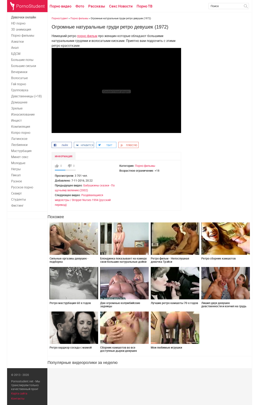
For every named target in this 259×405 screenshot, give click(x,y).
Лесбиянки (19, 144)
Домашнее (19, 102)
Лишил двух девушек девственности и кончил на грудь (223, 304)
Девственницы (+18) (26, 96)
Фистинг (17, 205)
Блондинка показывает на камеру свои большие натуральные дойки (123, 260)
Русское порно (22, 187)
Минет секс (19, 157)
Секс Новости (121, 6)
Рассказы (96, 6)
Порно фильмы (22, 35)
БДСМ (15, 53)
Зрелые (16, 108)
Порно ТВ (144, 6)
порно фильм (87, 36)
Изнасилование (23, 114)
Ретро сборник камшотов (218, 258)
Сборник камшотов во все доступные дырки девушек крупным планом (118, 350)
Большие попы (22, 59)
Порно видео (60, 6)
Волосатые (19, 78)
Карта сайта (19, 393)
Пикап (16, 175)
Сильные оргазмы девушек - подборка (69, 260)
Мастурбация (21, 151)
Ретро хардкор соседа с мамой (71, 347)
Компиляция (20, 126)
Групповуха (19, 90)
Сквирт (16, 193)
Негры (16, 169)
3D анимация (21, 29)
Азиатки (17, 41)
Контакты (17, 398)
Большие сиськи (23, 66)
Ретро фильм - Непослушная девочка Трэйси (170, 260)
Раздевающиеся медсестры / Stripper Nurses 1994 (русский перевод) (83, 200)
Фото (79, 6)
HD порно (18, 23)
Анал (15, 47)
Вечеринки (19, 72)
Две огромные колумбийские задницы (120, 304)
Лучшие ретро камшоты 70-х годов (174, 303)
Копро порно (20, 132)
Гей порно (18, 84)
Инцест (16, 120)
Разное (16, 181)
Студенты (18, 199)
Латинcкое (19, 138)
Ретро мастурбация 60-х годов (70, 303)
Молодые (18, 163)
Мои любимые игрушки (166, 347)
